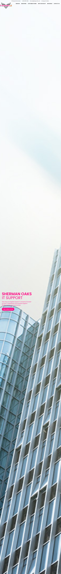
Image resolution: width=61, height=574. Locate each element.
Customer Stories (32, 3)
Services (18, 3)
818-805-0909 (25, 1)
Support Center (46, 1)
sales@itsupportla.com (35, 1)
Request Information (16, 1)
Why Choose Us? (42, 3)
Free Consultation (8, 309)
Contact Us (57, 3)
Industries (23, 3)
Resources (49, 3)
